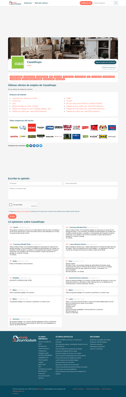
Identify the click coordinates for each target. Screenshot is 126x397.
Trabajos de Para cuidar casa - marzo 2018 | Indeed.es (85, 109)
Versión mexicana (78, 389)
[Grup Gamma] (14, 136)
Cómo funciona (106, 389)
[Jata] (103, 127)
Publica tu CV (86, 3)
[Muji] (67, 128)
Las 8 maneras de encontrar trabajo (67, 360)
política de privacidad (22, 211)
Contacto (15, 393)
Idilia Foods (42, 364)
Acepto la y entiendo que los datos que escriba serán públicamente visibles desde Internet (44, 211)
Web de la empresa (109, 67)
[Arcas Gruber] (67, 136)
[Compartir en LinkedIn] (34, 145)
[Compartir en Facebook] (30, 145)
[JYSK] (49, 127)
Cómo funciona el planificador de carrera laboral (71, 355)
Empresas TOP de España (98, 342)
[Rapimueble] (14, 128)
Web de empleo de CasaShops (105, 62)
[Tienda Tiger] (40, 127)
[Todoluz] (23, 136)
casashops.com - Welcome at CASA (24, 98)
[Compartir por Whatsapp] (27, 145)
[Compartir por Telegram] (40, 145)
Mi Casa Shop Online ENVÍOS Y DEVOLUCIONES (84, 103)
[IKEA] (103, 137)
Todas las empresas (96, 344)
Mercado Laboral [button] (41, 3)
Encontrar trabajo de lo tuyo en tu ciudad (68, 353)
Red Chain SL (42, 371)
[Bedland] (85, 127)
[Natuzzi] (111, 136)
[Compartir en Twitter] (37, 145)
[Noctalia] (76, 136)
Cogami (40, 362)
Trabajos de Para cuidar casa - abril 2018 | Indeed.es (84, 106)
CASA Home (16, 101)
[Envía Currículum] (15, 3)
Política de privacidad (92, 389)
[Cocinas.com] (76, 127)
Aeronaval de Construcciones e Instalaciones (43, 348)
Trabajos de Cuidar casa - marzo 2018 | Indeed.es (29, 111)
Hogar (29, 65)
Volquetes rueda (43, 353)
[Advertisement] (24, 20)
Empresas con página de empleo (100, 339)
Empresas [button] (28, 3)
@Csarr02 (41, 389)
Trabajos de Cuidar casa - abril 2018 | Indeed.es (83, 111)
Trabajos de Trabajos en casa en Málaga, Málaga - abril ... (32, 109)
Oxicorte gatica (43, 360)
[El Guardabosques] (31, 136)
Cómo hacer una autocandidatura (66, 369)
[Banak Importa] (58, 136)
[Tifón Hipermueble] (111, 128)
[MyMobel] (40, 136)
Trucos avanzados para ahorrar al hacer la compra (71, 367)
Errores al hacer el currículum (65, 362)
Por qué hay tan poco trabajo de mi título (68, 358)
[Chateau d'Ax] (49, 136)
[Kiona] (94, 137)
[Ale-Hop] (58, 128)
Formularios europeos (45, 369)
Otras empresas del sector (21, 121)
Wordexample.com (18, 391)
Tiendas (69, 101)
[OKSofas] (85, 137)
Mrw (39, 366)
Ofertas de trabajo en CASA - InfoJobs (25, 106)
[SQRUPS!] (94, 127)
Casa (14, 103)
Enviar (12, 216)
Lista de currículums (96, 349)
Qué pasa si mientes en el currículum (67, 364)
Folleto (68, 98)
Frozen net (41, 373)
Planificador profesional (97, 346)
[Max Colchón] (23, 128)
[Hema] (31, 127)
